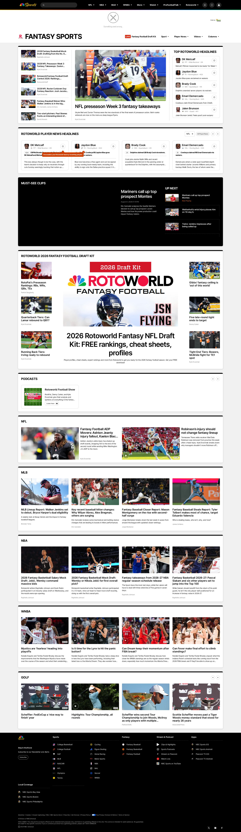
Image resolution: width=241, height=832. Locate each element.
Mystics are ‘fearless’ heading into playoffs (41, 650)
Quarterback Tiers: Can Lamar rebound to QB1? (35, 319)
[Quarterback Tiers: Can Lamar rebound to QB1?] (36, 305)
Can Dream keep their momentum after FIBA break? (145, 650)
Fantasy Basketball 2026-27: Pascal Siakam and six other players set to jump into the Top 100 (193, 580)
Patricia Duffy (127, 725)
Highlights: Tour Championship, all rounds (92, 716)
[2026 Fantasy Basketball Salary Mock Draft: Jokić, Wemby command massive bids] (45, 559)
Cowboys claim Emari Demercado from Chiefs (194, 103)
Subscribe (23, 757)
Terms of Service (124, 815)
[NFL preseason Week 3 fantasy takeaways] (120, 75)
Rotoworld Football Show (60, 389)
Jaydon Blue (189, 71)
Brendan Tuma (26, 524)
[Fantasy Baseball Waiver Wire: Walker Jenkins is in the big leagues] (28, 104)
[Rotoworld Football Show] (33, 397)
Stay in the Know (25, 748)
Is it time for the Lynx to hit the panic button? (94, 650)
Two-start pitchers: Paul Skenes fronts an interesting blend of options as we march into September (52, 114)
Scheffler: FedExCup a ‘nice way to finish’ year (42, 716)
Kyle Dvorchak (80, 119)
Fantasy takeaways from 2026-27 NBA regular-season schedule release (145, 579)
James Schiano (52, 107)
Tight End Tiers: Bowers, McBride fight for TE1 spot (204, 354)
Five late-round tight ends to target (201, 319)
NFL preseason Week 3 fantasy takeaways (117, 106)
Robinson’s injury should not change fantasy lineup (199, 431)
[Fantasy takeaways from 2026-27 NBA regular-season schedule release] (145, 559)
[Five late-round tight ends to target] (204, 305)
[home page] (28, 5)
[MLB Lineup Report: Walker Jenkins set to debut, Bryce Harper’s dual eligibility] (45, 491)
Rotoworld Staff (42, 82)
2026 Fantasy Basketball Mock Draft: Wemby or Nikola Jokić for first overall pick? (94, 580)
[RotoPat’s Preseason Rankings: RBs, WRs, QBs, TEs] (36, 270)
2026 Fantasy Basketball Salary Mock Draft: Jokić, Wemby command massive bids (43, 580)
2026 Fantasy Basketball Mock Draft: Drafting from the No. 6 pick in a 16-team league (51, 52)
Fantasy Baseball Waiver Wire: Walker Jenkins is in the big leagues (51, 102)
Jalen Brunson (190, 108)
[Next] (218, 134)
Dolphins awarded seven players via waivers (193, 90)
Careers (28, 815)
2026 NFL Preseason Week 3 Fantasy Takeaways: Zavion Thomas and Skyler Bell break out (53, 64)
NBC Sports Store (56, 815)
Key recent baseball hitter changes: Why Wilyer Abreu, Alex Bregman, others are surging (93, 512)
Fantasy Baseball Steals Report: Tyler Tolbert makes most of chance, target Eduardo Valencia (195, 512)
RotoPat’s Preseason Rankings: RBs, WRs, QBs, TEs (33, 285)
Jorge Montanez (127, 527)
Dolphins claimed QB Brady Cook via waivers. (147, 152)
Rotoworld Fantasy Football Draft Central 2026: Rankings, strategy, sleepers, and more (52, 77)
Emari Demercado (192, 96)
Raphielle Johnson (43, 57)
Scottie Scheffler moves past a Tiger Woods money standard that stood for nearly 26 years (195, 717)
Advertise (21, 815)
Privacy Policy (85, 815)
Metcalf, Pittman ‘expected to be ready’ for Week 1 (196, 66)
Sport (164, 36)
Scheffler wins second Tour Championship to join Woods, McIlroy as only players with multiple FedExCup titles (144, 717)
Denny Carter (194, 324)
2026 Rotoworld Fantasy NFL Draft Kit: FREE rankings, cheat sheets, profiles (120, 344)
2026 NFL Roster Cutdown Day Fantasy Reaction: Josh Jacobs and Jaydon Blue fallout (51, 89)
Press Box (67, 815)
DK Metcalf (188, 59)
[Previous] (213, 134)
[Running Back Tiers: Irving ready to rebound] (36, 339)
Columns (212, 36)
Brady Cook (189, 83)
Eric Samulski (41, 107)
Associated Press (178, 725)
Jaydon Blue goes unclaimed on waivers (192, 78)
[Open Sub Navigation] (94, 5)
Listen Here (50, 403)
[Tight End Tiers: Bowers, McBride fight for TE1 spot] (204, 339)
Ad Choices (75, 815)
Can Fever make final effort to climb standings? (194, 650)
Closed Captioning (38, 815)
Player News (180, 36)
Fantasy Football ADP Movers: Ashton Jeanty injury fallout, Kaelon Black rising (98, 432)
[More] (204, 5)
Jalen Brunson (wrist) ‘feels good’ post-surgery (194, 115)
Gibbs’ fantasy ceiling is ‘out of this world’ (203, 284)
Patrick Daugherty (27, 292)
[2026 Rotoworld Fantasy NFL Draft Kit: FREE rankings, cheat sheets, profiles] (120, 294)
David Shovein (42, 119)
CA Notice (113, 815)
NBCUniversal (31, 819)
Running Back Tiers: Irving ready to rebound (35, 353)
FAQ (47, 815)
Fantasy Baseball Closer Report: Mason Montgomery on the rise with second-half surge (145, 512)
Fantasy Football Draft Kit (141, 36)
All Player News (202, 134)
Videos (197, 36)
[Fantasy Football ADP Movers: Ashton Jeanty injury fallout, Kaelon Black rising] (50, 443)
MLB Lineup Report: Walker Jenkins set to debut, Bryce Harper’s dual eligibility (44, 511)
